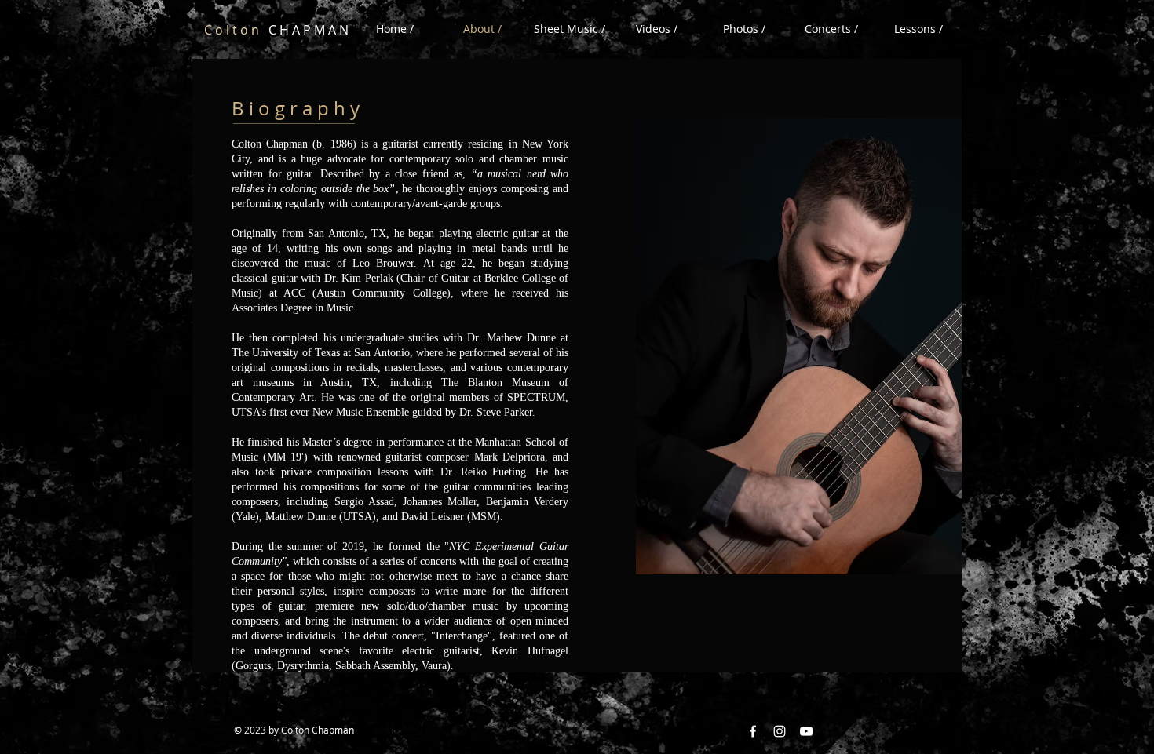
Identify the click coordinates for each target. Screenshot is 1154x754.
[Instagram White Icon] (779, 731)
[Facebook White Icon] (753, 731)
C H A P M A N (276, 29)
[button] (656, 29)
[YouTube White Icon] (806, 731)
